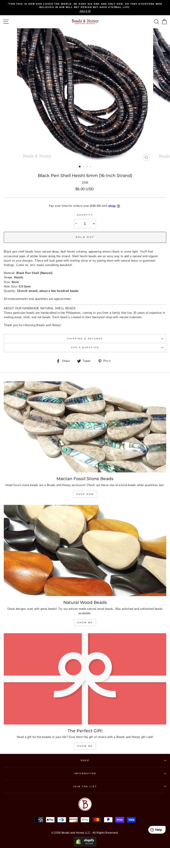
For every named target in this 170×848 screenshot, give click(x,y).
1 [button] (80, 167)
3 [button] (87, 167)
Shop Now (85, 494)
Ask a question (85, 347)
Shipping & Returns (85, 338)
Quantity (85, 215)
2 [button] (84, 167)
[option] (85, 7)
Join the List (85, 786)
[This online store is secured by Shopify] (85, 845)
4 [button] (91, 167)
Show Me (85, 622)
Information (85, 773)
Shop (85, 760)
